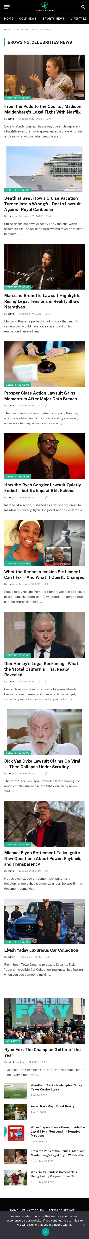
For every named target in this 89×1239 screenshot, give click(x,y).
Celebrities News (18, 98)
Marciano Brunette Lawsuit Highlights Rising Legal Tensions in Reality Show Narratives (42, 301)
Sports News (54, 18)
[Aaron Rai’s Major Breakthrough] (15, 1112)
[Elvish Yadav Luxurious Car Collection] (44, 921)
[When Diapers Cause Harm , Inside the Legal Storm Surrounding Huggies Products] (15, 1133)
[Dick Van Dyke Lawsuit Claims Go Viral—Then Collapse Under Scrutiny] (44, 732)
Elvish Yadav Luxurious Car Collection (41, 950)
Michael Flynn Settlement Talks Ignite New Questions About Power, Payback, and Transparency (42, 858)
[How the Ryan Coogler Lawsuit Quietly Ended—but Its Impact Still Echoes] (44, 456)
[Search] (83, 6)
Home (8, 18)
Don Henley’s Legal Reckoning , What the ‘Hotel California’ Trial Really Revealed (41, 669)
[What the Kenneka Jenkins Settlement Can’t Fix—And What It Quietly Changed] (44, 543)
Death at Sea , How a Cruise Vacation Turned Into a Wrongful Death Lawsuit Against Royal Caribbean (42, 204)
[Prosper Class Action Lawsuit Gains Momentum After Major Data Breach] (44, 364)
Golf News (28, 18)
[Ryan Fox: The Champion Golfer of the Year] (44, 1021)
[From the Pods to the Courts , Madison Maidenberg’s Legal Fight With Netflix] (44, 77)
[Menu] (7, 6)
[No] (84, 1225)
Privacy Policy (33, 1210)
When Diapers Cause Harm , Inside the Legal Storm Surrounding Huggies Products (58, 1131)
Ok (45, 1232)
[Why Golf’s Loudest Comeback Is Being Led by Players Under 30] (15, 1177)
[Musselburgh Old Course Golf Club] (44, 7)
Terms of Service (61, 1210)
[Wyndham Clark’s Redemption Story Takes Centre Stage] (15, 1091)
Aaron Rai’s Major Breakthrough (54, 1106)
